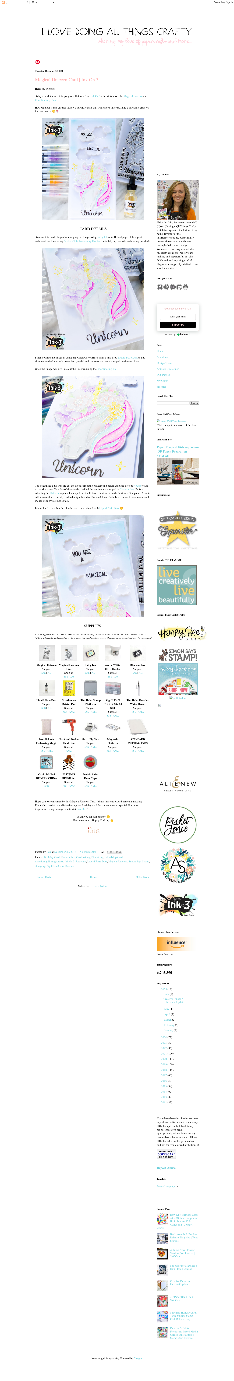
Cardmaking (83, 857)
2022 (164, 1048)
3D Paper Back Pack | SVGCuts (182, 1298)
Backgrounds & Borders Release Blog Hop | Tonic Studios (184, 1237)
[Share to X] (114, 852)
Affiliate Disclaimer (168, 369)
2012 (164, 1102)
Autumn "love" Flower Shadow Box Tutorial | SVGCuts (182, 1253)
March (168, 1019)
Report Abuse (166, 1167)
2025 (164, 989)
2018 (164, 1070)
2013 (164, 1097)
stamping (40, 866)
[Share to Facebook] (117, 852)
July (167, 994)
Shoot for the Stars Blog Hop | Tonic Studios (183, 1267)
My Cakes (162, 381)
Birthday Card (52, 857)
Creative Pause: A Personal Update (173, 1000)
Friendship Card (114, 857)
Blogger (138, 1358)
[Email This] (108, 852)
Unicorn (54, 493)
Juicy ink (81, 861)
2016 (164, 1080)
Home (93, 877)
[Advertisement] (178, 118)
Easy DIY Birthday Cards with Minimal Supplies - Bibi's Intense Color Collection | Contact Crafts (178, 1221)
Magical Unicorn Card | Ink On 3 (67, 79)
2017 (164, 1075)
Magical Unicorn (133, 96)
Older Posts (142, 877)
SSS (43, 673)
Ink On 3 (96, 96)
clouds (137, 485)
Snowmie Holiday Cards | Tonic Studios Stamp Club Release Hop (184, 1316)
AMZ (72, 711)
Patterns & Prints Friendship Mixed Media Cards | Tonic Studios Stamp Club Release (184, 1333)
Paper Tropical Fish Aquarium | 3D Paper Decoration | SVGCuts (178, 451)
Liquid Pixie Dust (128, 357)
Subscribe (178, 324)
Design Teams (165, 363)
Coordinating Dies (45, 100)
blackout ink (68, 857)
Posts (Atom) (101, 886)
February (169, 1025)
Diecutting (97, 857)
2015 (164, 1086)
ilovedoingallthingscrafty (49, 861)
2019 (164, 1064)
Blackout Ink (127, 489)
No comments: (88, 852)
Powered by (170, 334)
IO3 (49, 673)
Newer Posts (44, 877)
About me (162, 357)
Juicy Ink (102, 237)
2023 (164, 1042)
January (169, 1030)
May (167, 1009)
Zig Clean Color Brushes (60, 866)
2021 (164, 1053)
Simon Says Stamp (139, 861)
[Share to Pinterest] (120, 852)
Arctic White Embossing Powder (82, 241)
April (167, 1014)
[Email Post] (101, 852)
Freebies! (162, 386)
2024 (164, 1037)
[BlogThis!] (111, 852)
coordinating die (107, 369)
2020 (164, 1059)
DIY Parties (163, 374)
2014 (164, 1091)
